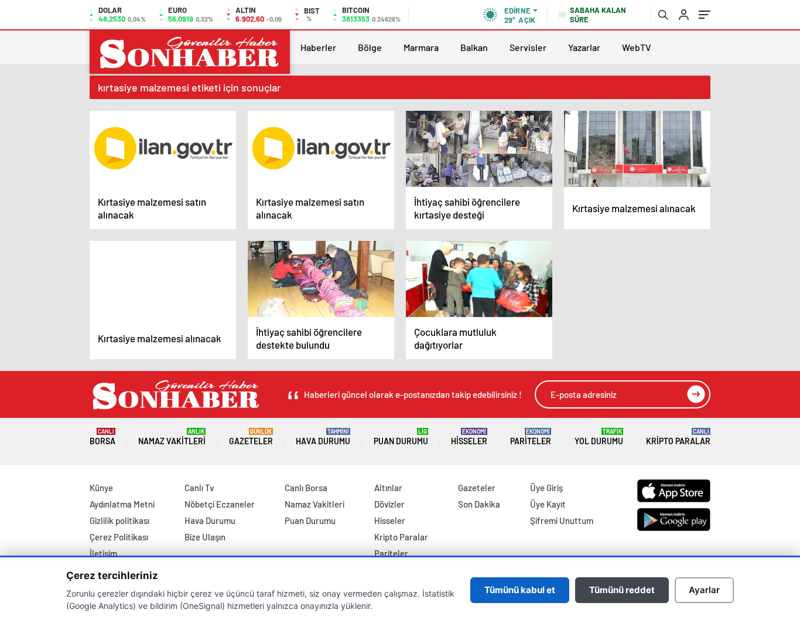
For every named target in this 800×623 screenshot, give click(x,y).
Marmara (421, 47)
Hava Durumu (323, 437)
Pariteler (530, 437)
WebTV (636, 47)
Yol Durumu (599, 437)
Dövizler (389, 504)
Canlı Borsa (306, 487)
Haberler (318, 47)
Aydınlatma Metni (122, 504)
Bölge (370, 47)
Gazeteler (251, 437)
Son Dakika (479, 504)
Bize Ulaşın (204, 537)
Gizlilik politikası (119, 520)
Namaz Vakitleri (172, 437)
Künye (101, 487)
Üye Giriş (546, 487)
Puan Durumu (401, 437)
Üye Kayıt (548, 504)
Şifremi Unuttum (561, 520)
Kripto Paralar (678, 437)
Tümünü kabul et (519, 589)
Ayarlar (704, 589)
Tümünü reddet (622, 589)
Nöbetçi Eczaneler (219, 504)
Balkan (474, 47)
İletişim (103, 553)
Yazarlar (584, 47)
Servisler (528, 47)
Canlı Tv (199, 487)
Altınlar (388, 487)
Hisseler (469, 437)
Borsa (102, 437)
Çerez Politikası (119, 537)
